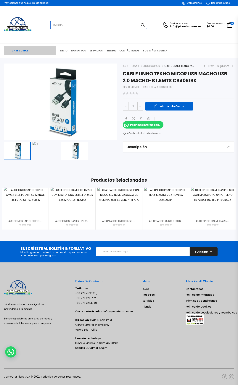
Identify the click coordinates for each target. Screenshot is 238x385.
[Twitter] (133, 118)
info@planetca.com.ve (118, 311)
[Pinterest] (141, 118)
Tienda (111, 50)
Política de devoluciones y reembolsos (211, 312)
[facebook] (224, 376)
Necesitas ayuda (220, 2)
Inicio (63, 50)
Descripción (137, 146)
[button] (10, 352)
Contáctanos (194, 2)
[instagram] (231, 376)
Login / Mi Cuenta (155, 50)
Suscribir (201, 252)
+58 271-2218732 (85, 298)
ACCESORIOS (151, 66)
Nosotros (78, 50)
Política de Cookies (198, 306)
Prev (210, 66)
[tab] (178, 147)
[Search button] (142, 25)
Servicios (96, 50)
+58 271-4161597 (85, 293)
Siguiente (224, 66)
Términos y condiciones (201, 300)
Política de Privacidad (200, 294)
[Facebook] (126, 118)
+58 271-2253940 (86, 303)
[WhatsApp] (148, 118)
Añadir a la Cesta (172, 106)
